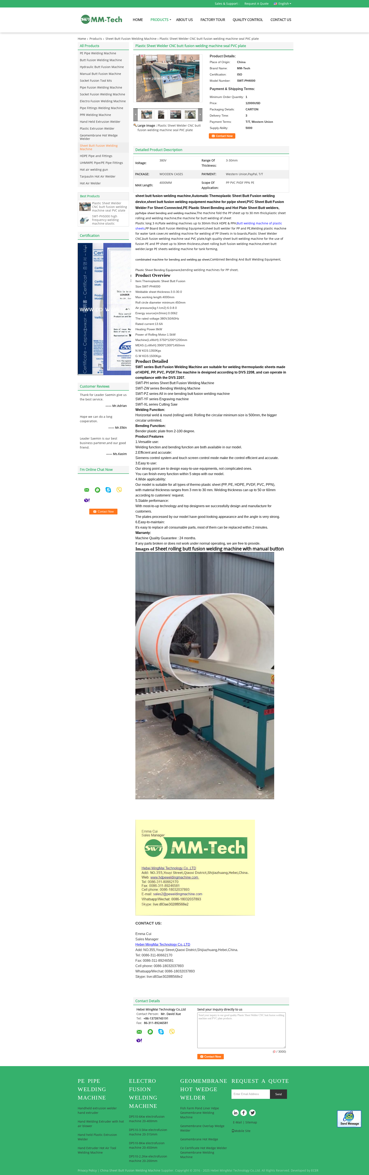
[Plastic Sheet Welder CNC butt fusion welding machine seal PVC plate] (85, 206)
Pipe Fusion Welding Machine (101, 87)
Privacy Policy (87, 1170)
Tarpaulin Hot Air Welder (98, 176)
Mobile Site (242, 1131)
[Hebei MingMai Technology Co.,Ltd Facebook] (244, 1114)
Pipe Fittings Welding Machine (101, 108)
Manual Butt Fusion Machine (100, 74)
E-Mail (237, 1122)
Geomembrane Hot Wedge (199, 1139)
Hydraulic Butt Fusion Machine (102, 67)
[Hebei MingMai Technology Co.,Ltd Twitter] (253, 1114)
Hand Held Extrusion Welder (100, 122)
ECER (314, 1170)
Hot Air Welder (90, 183)
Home (138, 20)
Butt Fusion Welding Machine (101, 60)
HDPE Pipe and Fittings (96, 156)
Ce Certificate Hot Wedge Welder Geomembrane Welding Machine (203, 1152)
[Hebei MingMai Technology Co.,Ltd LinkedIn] (235, 1114)
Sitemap (251, 1122)
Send (278, 1094)
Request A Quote (257, 4)
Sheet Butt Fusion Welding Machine (131, 39)
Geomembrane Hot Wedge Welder (99, 137)
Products (159, 20)
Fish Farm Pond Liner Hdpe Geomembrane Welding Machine (199, 1113)
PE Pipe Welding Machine (98, 53)
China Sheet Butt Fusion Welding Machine (130, 1170)
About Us (184, 20)
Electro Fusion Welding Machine (103, 101)
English (283, 3)
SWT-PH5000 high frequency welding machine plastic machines (105, 222)
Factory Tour (213, 20)
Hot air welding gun (94, 170)
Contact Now (224, 136)
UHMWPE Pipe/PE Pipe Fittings (101, 163)
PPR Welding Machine (95, 115)
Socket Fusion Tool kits (96, 81)
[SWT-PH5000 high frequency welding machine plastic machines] (85, 219)
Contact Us (281, 20)
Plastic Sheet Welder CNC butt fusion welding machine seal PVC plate (109, 207)
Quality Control (248, 20)
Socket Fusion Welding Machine (102, 94)
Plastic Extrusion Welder (97, 128)
